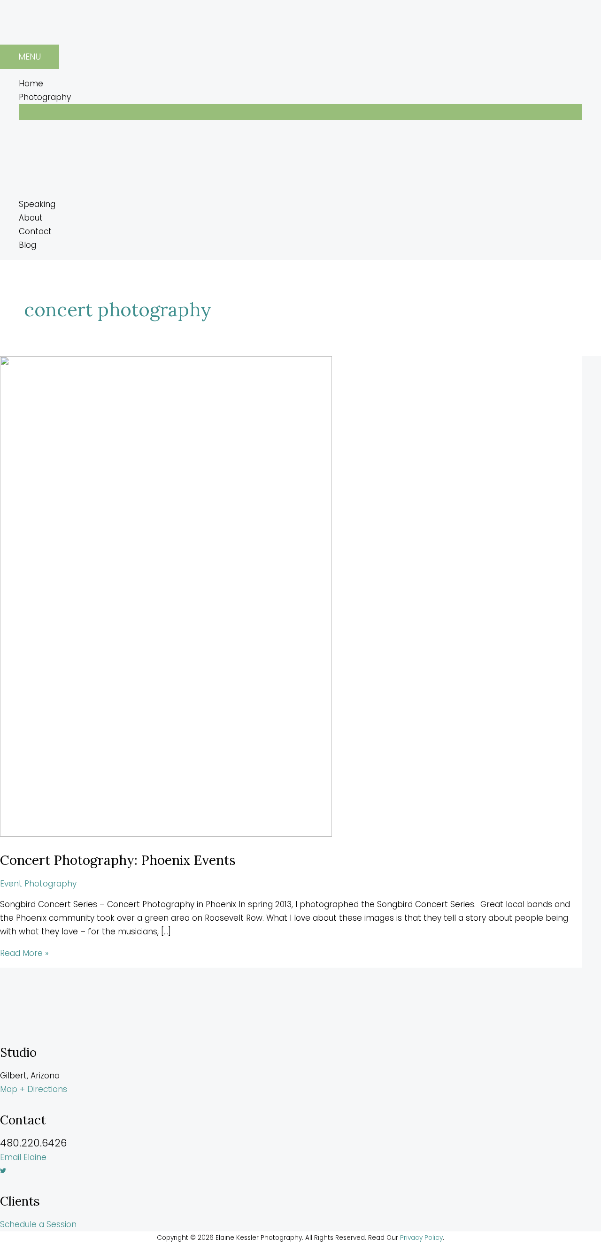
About (31, 217)
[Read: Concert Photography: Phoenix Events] (166, 834)
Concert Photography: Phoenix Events (118, 860)
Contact (35, 231)
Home (31, 83)
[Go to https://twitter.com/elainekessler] (300, 1171)
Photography (45, 97)
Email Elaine (23, 1157)
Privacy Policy (421, 1237)
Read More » (24, 953)
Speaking (37, 204)
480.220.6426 (33, 1143)
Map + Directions (33, 1089)
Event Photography (38, 883)
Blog (27, 245)
